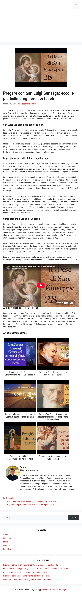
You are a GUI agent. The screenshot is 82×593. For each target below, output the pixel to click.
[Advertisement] (41, 27)
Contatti (44, 590)
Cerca (73, 518)
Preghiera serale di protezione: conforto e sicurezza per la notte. (30, 565)
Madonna (7, 538)
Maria (5, 542)
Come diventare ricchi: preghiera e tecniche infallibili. (25, 572)
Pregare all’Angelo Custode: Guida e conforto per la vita (30, 505)
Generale (10, 498)
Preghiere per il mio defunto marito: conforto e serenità (26, 576)
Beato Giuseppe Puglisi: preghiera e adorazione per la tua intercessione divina (36, 568)
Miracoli (6, 545)
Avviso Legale (62, 590)
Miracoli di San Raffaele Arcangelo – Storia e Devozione (27, 579)
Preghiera (7, 549)
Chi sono (52, 590)
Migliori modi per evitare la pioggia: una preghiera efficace (31, 501)
